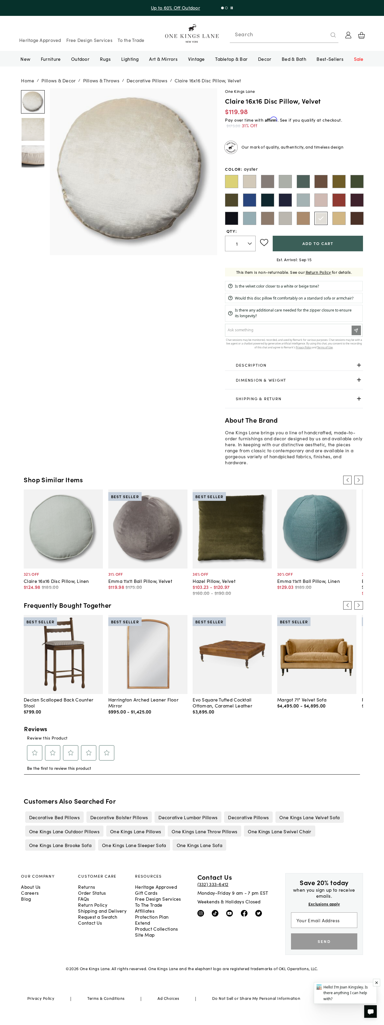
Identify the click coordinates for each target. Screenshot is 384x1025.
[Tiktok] (216, 913)
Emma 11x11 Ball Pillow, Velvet (140, 580)
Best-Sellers (329, 58)
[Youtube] (231, 913)
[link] (294, 365)
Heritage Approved (40, 40)
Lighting (130, 58)
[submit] (333, 35)
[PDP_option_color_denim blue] (249, 218)
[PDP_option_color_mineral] (285, 181)
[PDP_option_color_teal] (267, 200)
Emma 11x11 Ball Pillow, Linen (308, 580)
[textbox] (240, 244)
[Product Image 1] (32, 129)
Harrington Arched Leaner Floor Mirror (143, 702)
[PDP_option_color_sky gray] (267, 218)
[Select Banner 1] (226, 8)
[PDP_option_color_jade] (303, 181)
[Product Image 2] (32, 157)
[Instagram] (202, 913)
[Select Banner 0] (222, 8)
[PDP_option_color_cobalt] (249, 200)
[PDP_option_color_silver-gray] (285, 218)
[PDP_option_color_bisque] (249, 181)
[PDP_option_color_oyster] (321, 218)
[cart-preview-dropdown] (361, 35)
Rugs (105, 58)
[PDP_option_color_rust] (339, 200)
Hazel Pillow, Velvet (214, 580)
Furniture (51, 58)
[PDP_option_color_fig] (357, 200)
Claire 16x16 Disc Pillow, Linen (56, 580)
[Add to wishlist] (264, 243)
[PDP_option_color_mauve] (321, 200)
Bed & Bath (294, 58)
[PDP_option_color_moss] (339, 181)
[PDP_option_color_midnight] (231, 218)
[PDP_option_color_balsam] (231, 200)
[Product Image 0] (32, 102)
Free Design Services (89, 40)
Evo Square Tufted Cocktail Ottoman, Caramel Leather (222, 702)
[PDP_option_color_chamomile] (339, 218)
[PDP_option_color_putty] (303, 218)
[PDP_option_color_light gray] (267, 181)
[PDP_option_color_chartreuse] (231, 181)
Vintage (196, 58)
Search (244, 34)
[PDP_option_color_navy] (285, 200)
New (25, 58)
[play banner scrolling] (231, 8)
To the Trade (131, 40)
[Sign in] (348, 35)
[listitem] (54, 817)
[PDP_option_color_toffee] (321, 181)
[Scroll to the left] (347, 480)
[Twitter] (260, 913)
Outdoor (80, 58)
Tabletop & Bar (231, 58)
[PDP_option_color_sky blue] (303, 200)
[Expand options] (359, 365)
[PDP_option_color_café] (357, 218)
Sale (359, 58)
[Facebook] (245, 913)
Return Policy (318, 272)
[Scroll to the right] (358, 480)
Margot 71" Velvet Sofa (301, 699)
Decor (264, 58)
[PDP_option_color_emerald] (357, 181)
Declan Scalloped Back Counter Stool (58, 702)
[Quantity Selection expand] (250, 243)
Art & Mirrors (163, 58)
